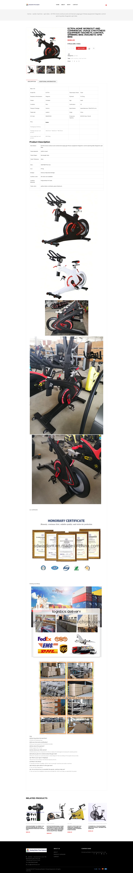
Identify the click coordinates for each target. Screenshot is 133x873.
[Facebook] (72, 61)
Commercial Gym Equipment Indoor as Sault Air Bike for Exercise (97, 827)
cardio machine (37, 14)
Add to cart (81, 48)
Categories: (70, 55)
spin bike (46, 14)
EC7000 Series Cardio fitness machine (35, 823)
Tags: (69, 58)
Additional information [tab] (47, 81)
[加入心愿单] (89, 48)
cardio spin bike (82, 58)
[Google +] (79, 61)
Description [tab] (32, 81)
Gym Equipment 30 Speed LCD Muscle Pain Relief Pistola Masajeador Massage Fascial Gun (35, 828)
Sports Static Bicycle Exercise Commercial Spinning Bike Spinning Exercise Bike (75, 828)
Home (29, 14)
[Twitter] (74, 61)
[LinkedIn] (77, 61)
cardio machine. (74, 58)
